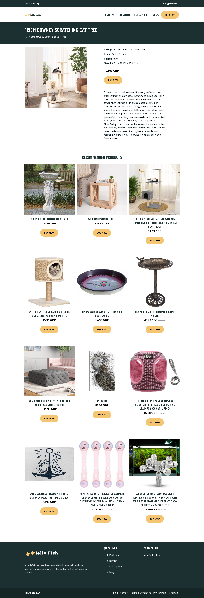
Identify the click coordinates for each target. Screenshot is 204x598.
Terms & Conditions (140, 592)
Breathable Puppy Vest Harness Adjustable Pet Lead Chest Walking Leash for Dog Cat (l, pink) (155, 404)
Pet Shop (170, 14)
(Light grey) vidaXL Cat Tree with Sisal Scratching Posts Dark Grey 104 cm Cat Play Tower (155, 222)
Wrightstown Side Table (102, 219)
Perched (102, 400)
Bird (120, 49)
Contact (124, 592)
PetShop (110, 14)
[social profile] (38, 3)
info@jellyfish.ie (170, 3)
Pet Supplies (141, 14)
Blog (156, 14)
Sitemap (173, 592)
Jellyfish (124, 14)
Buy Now (113, 80)
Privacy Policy (160, 592)
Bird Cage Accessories (134, 49)
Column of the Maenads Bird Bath (49, 219)
